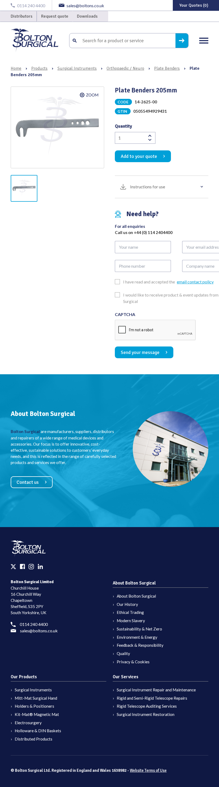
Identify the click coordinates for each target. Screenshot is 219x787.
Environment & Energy (137, 637)
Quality (123, 653)
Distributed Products (33, 739)
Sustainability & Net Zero (139, 628)
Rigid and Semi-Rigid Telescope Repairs (152, 698)
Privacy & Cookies (133, 661)
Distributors (21, 16)
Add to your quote (139, 156)
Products (39, 68)
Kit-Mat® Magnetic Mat (37, 714)
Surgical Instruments (77, 68)
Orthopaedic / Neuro (125, 68)
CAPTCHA (125, 314)
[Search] (181, 40)
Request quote (54, 16)
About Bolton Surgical (136, 596)
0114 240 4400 (34, 624)
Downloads (87, 16)
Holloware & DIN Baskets (38, 730)
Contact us (28, 482)
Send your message (140, 352)
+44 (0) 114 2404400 (153, 232)
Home (16, 68)
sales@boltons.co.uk (39, 630)
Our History (127, 604)
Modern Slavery (131, 620)
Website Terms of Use (148, 770)
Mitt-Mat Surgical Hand (36, 698)
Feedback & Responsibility (140, 645)
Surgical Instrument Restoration (145, 714)
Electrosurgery (28, 722)
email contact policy (195, 281)
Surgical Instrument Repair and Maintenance (156, 689)
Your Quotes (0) (193, 5)
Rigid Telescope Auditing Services (147, 706)
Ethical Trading (130, 612)
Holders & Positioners (34, 706)
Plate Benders (167, 68)
